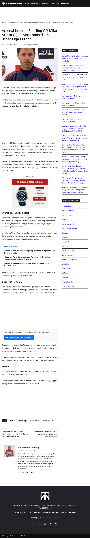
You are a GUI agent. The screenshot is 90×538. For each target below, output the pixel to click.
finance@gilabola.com (51, 518)
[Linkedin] (28, 472)
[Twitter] (32, 472)
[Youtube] (56, 524)
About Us (17, 513)
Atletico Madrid (68, 251)
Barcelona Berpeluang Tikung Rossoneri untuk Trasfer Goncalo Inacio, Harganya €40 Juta (74, 159)
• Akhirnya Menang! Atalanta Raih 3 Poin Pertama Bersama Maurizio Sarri (28, 264)
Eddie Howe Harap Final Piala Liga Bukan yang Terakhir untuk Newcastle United (45, 434)
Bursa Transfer (67, 211)
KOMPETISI (34, 3)
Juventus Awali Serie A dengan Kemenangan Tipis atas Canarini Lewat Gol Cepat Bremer (74, 67)
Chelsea (65, 233)
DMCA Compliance (68, 513)
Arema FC (65, 277)
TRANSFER (44, 3)
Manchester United (69, 228)
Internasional (12, 22)
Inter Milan (66, 268)
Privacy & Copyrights (51, 513)
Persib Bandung (68, 286)
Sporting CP (48, 420)
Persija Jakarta (67, 282)
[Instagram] (24, 472)
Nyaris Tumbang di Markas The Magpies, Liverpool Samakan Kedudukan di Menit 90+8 (74, 128)
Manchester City (68, 224)
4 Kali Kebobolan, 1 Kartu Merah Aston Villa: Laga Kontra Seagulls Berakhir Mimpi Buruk (74, 138)
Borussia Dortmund (69, 260)
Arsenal (23, 91)
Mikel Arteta (15, 88)
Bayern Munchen (68, 255)
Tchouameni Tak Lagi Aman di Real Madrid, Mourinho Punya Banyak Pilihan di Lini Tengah (73, 180)
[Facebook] (20, 472)
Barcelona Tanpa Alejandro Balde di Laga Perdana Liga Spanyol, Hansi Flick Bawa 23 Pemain (75, 189)
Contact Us (37, 513)
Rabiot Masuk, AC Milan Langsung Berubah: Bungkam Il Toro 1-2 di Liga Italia (75, 58)
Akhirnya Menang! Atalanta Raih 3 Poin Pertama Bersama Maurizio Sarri (75, 77)
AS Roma (65, 273)
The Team (27, 513)
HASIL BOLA (65, 3)
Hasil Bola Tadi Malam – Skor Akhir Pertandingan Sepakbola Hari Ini (73, 112)
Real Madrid (66, 215)
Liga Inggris (9, 91)
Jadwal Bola (66, 206)
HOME (27, 3)
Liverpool (65, 242)
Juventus (65, 246)
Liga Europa (26, 100)
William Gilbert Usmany (12, 45)
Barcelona (65, 219)
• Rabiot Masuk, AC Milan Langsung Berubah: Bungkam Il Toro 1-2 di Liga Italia (29, 252)
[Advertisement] (45, 13)
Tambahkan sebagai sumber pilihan (19, 337)
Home (4, 22)
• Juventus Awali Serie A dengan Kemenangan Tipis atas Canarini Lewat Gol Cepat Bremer (27, 258)
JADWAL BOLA (54, 3)
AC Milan (65, 264)
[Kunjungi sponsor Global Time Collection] (30, 193)
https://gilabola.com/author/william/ (27, 450)
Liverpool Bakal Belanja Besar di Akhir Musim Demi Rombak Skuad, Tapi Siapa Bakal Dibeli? (15, 434)
